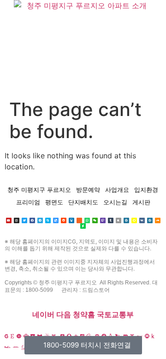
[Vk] (142, 220)
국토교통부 (115, 314)
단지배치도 (83, 202)
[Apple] (118, 220)
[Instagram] (16, 220)
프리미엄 (28, 202)
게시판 (141, 202)
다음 (63, 314)
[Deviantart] (83, 226)
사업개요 (117, 189)
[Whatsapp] (87, 220)
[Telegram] (40, 220)
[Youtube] (9, 220)
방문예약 (88, 189)
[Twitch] (103, 220)
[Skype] (48, 220)
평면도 (54, 202)
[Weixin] (95, 220)
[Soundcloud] (157, 220)
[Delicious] (56, 220)
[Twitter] (24, 220)
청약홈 (84, 314)
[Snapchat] (134, 220)
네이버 (43, 314)
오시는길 (115, 202)
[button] (83, 86)
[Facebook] (32, 220)
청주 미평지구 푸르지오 (39, 189)
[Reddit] (63, 220)
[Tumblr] (110, 220)
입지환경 (146, 189)
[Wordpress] (126, 220)
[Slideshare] (71, 220)
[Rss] (79, 220)
